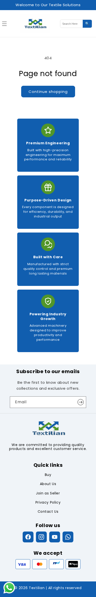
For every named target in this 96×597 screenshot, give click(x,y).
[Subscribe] (80, 402)
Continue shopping (48, 91)
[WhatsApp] (68, 537)
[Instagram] (41, 537)
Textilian (37, 587)
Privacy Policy (48, 502)
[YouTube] (54, 537)
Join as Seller (48, 493)
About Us (48, 483)
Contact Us (48, 511)
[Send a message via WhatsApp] (9, 588)
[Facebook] (28, 537)
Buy (48, 474)
